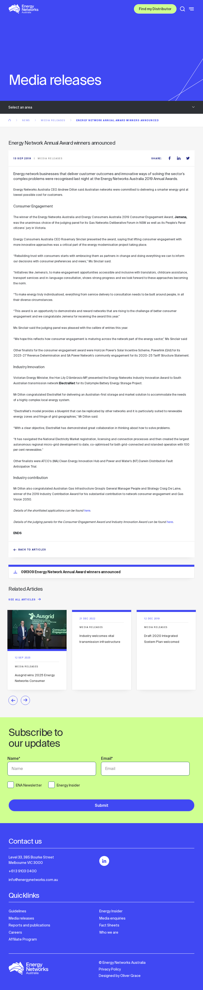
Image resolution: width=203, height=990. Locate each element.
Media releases (53, 120)
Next (25, 700)
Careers (15, 932)
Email (107, 759)
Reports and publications (29, 925)
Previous (13, 700)
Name (13, 759)
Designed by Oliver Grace (120, 976)
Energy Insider (111, 911)
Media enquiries (112, 918)
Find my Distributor (155, 9)
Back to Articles (32, 550)
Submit (101, 806)
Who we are (108, 932)
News (26, 120)
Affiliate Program (23, 939)
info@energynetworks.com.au (33, 880)
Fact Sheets (109, 925)
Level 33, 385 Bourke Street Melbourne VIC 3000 (31, 860)
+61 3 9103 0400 (23, 871)
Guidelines (17, 911)
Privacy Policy (110, 969)
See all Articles (22, 600)
